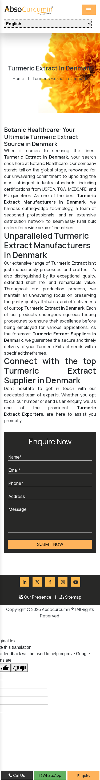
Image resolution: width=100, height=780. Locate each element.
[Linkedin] (24, 582)
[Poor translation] (19, 667)
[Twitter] (37, 582)
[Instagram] (62, 582)
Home (18, 78)
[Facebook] (50, 582)
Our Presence (37, 597)
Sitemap (72, 597)
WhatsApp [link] (51, 775)
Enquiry (83, 775)
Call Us (18, 775)
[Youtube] (75, 582)
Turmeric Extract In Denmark (59, 78)
